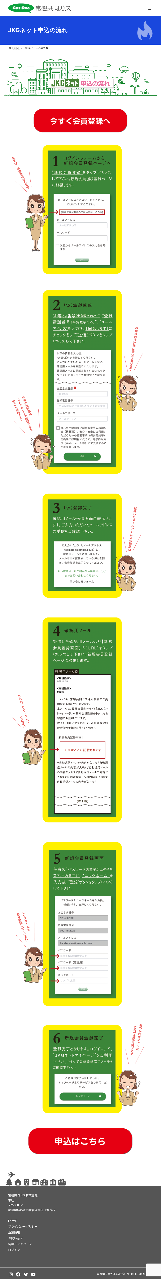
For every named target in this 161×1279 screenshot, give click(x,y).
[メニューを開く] (150, 8)
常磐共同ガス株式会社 (112, 1273)
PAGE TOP (153, 1237)
